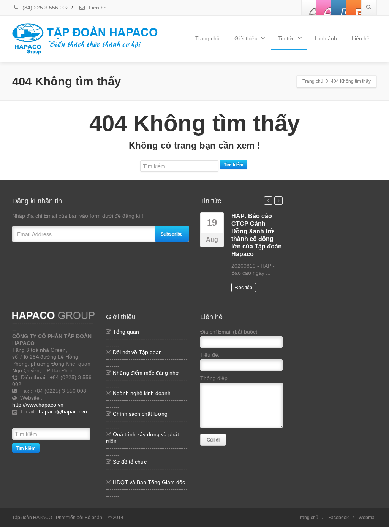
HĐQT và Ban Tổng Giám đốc (149, 482)
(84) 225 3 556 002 (45, 8)
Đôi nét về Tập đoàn (137, 352)
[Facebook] (309, 7)
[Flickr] (324, 7)
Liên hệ (97, 8)
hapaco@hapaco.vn (63, 411)
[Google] (75, 421)
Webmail (368, 517)
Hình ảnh (326, 38)
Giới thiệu (246, 38)
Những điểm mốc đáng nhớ (146, 373)
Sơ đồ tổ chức (130, 462)
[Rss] (52, 421)
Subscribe (172, 233)
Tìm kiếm (234, 164)
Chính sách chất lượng (140, 414)
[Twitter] (63, 421)
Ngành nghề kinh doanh (142, 393)
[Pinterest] (353, 7)
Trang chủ (207, 38)
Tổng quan (126, 332)
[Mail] (86, 421)
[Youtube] (338, 7)
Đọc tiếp (243, 287)
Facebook (338, 517)
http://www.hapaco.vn (37, 405)
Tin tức (286, 38)
